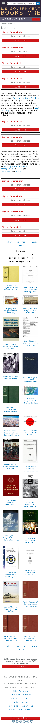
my (9, 19)
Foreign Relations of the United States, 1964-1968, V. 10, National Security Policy (10, 638)
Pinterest (27, 721)
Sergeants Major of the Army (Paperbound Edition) (30, 379)
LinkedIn (31, 721)
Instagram (20, 721)
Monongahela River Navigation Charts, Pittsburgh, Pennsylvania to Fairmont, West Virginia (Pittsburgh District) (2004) (30, 311)
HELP (22, 19)
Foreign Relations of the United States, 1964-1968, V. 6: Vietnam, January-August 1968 (30, 604)
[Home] (20, 14)
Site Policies (20, 691)
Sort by (13, 258)
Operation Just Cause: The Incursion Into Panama (10, 346)
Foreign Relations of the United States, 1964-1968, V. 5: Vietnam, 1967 (30, 638)
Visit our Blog (20, 718)
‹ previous (21, 242)
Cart (36, 19)
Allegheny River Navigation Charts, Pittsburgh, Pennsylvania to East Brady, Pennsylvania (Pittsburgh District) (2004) (10, 311)
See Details (20, 666)
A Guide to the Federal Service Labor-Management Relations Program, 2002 (10, 575)
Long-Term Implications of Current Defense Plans (30, 504)
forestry (7, 166)
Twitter (17, 721)
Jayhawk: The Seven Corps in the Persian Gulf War (10, 609)
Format (20, 251)
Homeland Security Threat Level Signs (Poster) (30, 432)
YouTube (24, 721)
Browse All (12, 23)
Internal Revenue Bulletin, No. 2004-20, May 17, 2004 (30, 343)
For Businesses (20, 702)
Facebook (13, 721)
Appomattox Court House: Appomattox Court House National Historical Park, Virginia (10, 467)
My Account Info (20, 698)
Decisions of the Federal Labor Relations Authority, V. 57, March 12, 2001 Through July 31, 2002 (10, 502)
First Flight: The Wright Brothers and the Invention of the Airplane (10, 538)
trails (18, 171)
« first (9, 242)
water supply (18, 166)
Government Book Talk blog (26, 98)
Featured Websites (20, 709)
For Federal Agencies (20, 706)
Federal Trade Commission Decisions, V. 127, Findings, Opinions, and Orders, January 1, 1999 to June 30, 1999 (30, 572)
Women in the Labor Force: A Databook (10, 377)
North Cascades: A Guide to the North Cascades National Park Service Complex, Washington (11, 433)
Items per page (16, 261)
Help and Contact (20, 694)
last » (21, 245)
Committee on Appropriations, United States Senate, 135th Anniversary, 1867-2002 (30, 540)
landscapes (6, 171)
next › (34, 242)
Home (3, 23)
